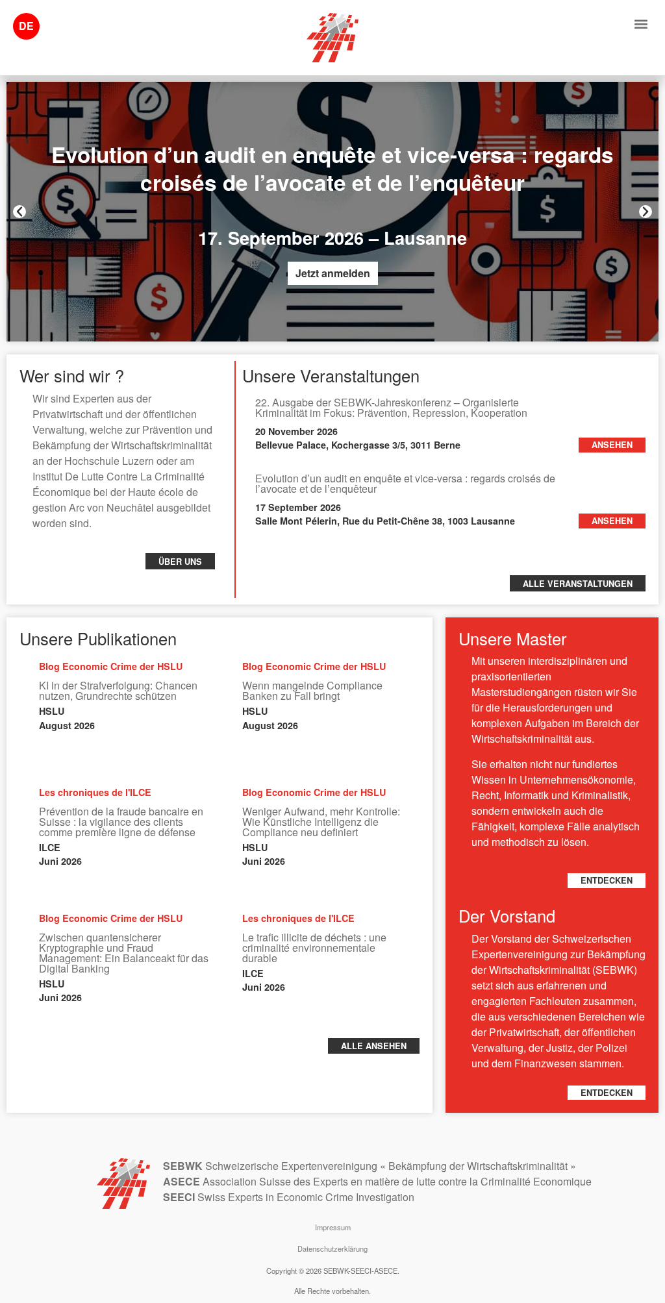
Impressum (333, 1227)
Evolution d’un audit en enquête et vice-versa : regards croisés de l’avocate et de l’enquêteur (405, 483)
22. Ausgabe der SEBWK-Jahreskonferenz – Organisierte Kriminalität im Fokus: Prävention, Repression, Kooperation (391, 407)
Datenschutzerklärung (332, 1248)
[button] (641, 23)
